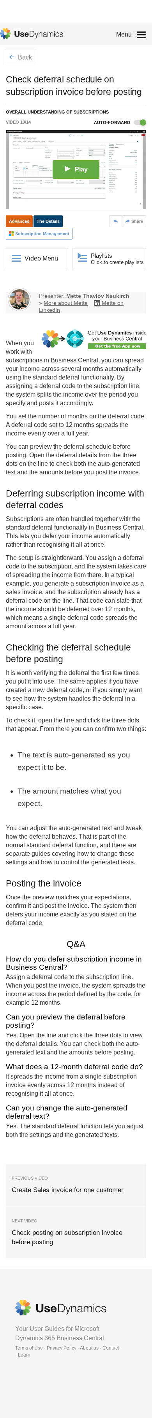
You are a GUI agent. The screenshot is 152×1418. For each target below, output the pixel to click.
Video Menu (41, 258)
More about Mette (66, 303)
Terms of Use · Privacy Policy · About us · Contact (67, 1348)
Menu (124, 34)
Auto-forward (112, 122)
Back (24, 57)
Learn (24, 1355)
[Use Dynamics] (31, 33)
